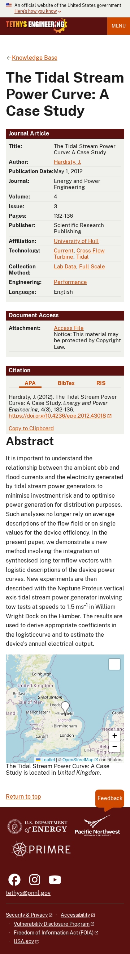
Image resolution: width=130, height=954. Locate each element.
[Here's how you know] (65, 8)
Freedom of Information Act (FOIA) (54, 933)
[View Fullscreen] (114, 664)
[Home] (37, 25)
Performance (70, 282)
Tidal (82, 257)
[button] (65, 708)
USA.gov (24, 941)
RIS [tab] (100, 383)
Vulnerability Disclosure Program (52, 924)
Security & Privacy (27, 915)
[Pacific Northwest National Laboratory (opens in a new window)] (94, 828)
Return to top (23, 796)
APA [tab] (30, 383)
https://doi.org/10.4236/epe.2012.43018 (57, 416)
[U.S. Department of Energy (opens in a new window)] (37, 828)
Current (64, 250)
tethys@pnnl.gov (28, 893)
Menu (119, 26)
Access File (69, 328)
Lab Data (65, 266)
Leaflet (47, 759)
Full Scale (92, 266)
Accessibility (75, 915)
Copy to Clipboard (31, 428)
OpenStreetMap (78, 759)
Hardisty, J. (67, 162)
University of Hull (76, 241)
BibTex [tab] (66, 383)
